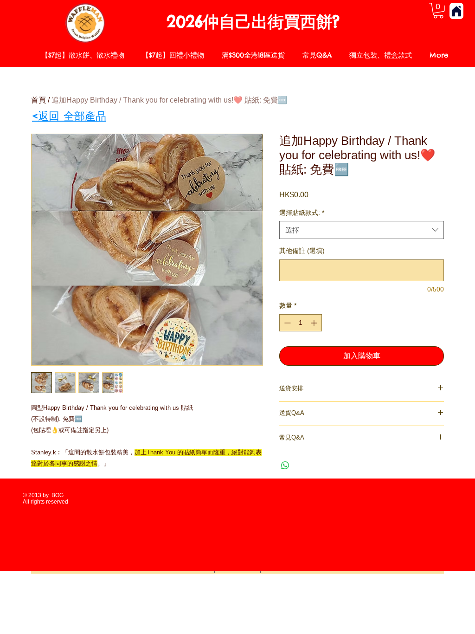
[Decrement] (286, 323)
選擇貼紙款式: (301, 212)
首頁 (38, 100)
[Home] (456, 11)
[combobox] (361, 230)
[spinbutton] (300, 323)
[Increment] (315, 323)
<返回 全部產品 (69, 116)
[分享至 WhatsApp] (285, 465)
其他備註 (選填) (302, 250)
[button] (438, 11)
